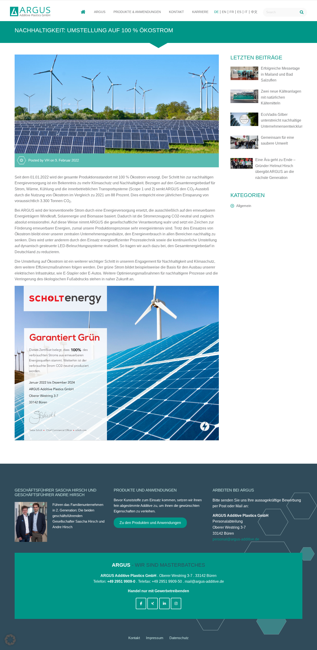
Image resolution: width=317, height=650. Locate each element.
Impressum (154, 638)
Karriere (200, 12)
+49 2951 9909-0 (121, 581)
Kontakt (176, 12)
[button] (10, 640)
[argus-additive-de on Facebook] (141, 603)
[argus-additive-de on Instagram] (176, 603)
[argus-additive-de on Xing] (152, 603)
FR (232, 12)
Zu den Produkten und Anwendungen (150, 523)
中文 (254, 12)
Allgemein (243, 206)
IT (246, 12)
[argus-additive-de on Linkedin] (164, 603)
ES (239, 12)
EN (224, 12)
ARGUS (99, 12)
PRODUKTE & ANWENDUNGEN (137, 12)
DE (216, 12)
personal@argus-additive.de (236, 539)
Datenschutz (179, 638)
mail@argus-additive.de (204, 581)
